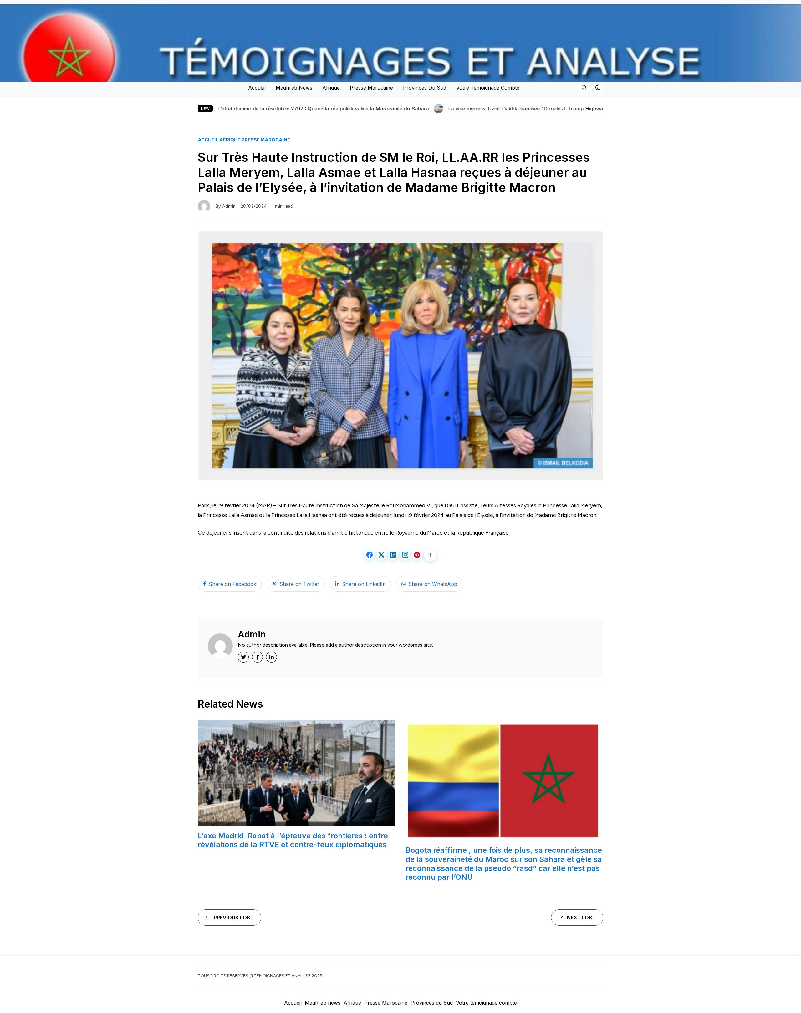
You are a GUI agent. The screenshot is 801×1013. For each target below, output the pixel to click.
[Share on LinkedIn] (393, 555)
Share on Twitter (299, 584)
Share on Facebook (232, 584)
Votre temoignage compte (487, 87)
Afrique (331, 87)
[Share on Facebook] (370, 555)
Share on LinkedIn (364, 584)
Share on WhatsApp (432, 584)
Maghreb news (294, 87)
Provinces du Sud (424, 87)
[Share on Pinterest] (417, 555)
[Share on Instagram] (405, 555)
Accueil (257, 87)
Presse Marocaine (371, 87)
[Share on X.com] (381, 555)
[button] (430, 555)
